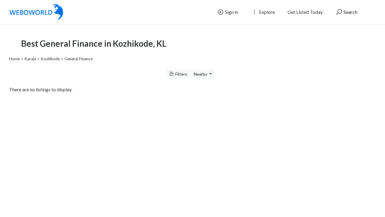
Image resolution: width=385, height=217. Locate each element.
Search (350, 12)
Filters (180, 74)
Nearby (201, 74)
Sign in (231, 12)
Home (14, 58)
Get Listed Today (305, 12)
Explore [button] (266, 12)
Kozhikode (50, 58)
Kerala (30, 58)
